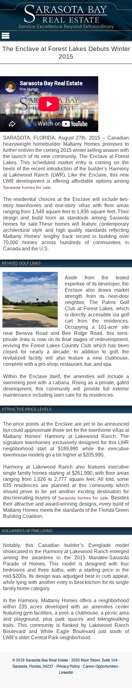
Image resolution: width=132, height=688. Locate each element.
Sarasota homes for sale (27, 187)
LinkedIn (66, 672)
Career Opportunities (100, 666)
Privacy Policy (68, 666)
